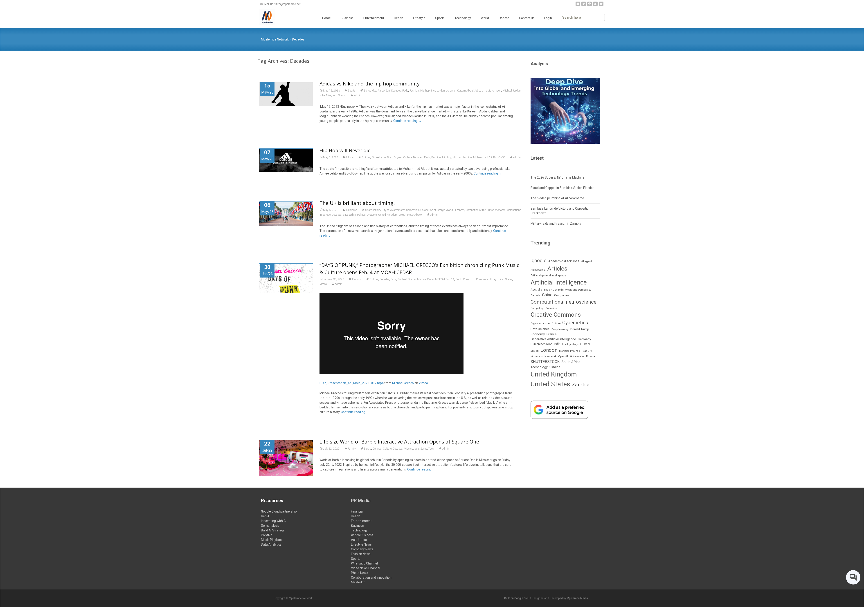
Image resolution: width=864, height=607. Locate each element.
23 (365, 90)
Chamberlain (372, 210)
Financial (357, 511)
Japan (535, 350)
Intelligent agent (571, 344)
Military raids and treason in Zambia (556, 223)
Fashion (414, 90)
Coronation (412, 210)
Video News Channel (365, 568)
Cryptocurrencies (540, 323)
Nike (322, 95)
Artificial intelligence (559, 282)
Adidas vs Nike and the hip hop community (370, 83)
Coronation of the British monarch (486, 210)
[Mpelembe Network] (263, 17)
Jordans (451, 90)
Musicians (537, 356)
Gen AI (265, 516)
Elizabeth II (349, 214)
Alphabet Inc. (538, 269)
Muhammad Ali (482, 157)
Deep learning (560, 329)
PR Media (361, 500)
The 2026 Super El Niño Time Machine (557, 177)
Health (398, 18)
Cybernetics (575, 322)
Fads (405, 90)
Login (548, 18)
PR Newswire (577, 356)
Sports (440, 18)
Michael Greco (425, 279)
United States (504, 279)
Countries (551, 308)
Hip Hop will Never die (345, 150)
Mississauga (411, 448)
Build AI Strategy (273, 530)
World (485, 18)
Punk (459, 279)
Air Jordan (384, 90)
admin (357, 95)
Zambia (581, 385)
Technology (462, 18)
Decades (396, 90)
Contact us (526, 18)
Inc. (433, 90)
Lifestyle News (361, 544)
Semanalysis (270, 525)
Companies (561, 295)
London (548, 350)
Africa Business (362, 535)
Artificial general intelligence (548, 275)
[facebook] (578, 5)
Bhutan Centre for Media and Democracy (567, 289)
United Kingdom (388, 214)
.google (539, 260)
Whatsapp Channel (364, 563)
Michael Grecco (407, 279)
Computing (537, 308)
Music (350, 157)
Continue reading (407, 121)
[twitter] (583, 5)
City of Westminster (393, 210)
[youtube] (601, 5)
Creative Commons (556, 314)
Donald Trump (579, 329)
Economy (538, 334)
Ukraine (554, 367)
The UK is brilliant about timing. (357, 202)
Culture (407, 157)
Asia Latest (359, 540)
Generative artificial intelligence (553, 339)
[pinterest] (589, 5)
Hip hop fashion (462, 157)
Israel (586, 344)
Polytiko (266, 535)
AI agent (586, 261)
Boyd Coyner (394, 157)
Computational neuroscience (563, 302)
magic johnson (492, 90)
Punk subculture (485, 279)
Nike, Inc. (331, 95)
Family (352, 448)
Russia (590, 356)
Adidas (372, 90)
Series (423, 448)
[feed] (595, 5)
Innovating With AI (273, 521)
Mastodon (358, 582)
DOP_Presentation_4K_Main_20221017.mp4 (352, 383)
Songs (342, 95)
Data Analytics (271, 544)
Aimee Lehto (378, 157)
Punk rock (469, 279)
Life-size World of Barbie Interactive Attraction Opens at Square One (399, 441)
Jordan (441, 90)
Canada (377, 448)
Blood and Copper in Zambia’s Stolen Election (562, 188)
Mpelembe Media (577, 598)
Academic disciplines (563, 261)
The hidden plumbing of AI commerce (557, 198)
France (552, 334)
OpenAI (563, 356)
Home (326, 18)
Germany (584, 339)
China (547, 294)
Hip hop (425, 90)
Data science (540, 329)
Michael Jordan (512, 90)
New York (550, 356)
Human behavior (541, 344)
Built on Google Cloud (518, 598)
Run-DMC (499, 157)
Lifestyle (419, 18)
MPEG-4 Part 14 (444, 279)
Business (347, 18)
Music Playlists (271, 540)
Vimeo (323, 284)
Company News (362, 549)
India (557, 344)
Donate (504, 18)
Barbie (367, 448)
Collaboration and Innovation (371, 577)
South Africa (571, 362)
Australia (536, 289)
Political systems (367, 214)
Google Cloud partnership (279, 511)
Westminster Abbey (410, 214)
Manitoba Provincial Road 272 (575, 350)
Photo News (359, 573)
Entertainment (373, 18)
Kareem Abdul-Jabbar (469, 90)
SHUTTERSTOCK (545, 361)
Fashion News (361, 554)
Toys (431, 448)
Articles (557, 268)
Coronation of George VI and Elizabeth (442, 210)
